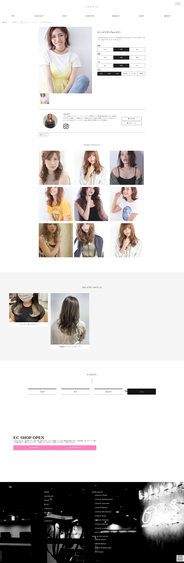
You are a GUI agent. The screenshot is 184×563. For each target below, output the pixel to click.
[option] (65, 60)
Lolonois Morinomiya (103, 511)
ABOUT (141, 16)
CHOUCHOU (35, 447)
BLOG (46, 504)
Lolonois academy (102, 528)
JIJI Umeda (99, 552)
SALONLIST (49, 496)
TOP (12, 16)
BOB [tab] (75, 392)
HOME (46, 492)
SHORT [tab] (42, 392)
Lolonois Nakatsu (101, 524)
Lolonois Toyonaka (102, 503)
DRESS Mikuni (100, 543)
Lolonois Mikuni (101, 507)
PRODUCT (115, 16)
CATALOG (48, 508)
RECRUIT (167, 16)
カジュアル (44, 134)
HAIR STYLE (90, 16)
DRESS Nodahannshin (103, 548)
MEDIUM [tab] (108, 392)
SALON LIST (38, 16)
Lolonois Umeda (101, 495)
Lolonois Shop (76, 447)
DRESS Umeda (100, 539)
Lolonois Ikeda (100, 516)
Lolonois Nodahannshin (104, 499)
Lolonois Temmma (102, 520)
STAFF (64, 16)
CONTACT (48, 521)
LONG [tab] (142, 392)
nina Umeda (99, 532)
